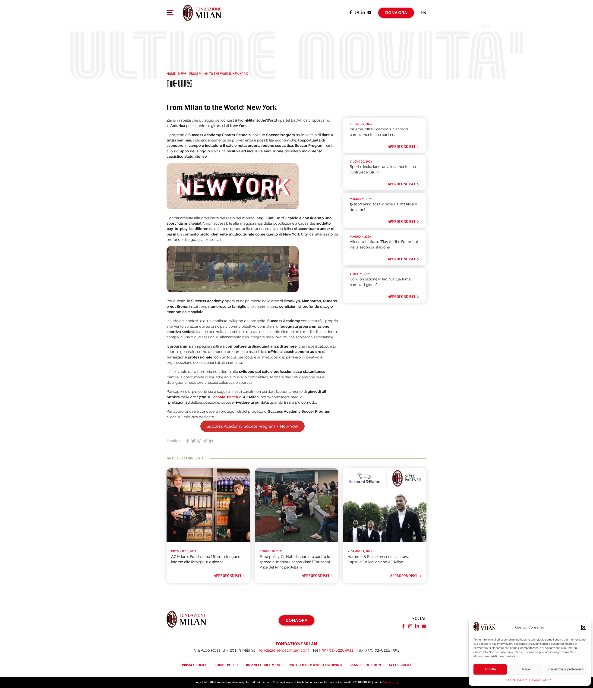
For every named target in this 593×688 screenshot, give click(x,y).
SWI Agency (390, 682)
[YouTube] (369, 12)
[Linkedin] (363, 12)
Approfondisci (401, 147)
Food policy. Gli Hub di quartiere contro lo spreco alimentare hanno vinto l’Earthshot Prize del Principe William (294, 562)
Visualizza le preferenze (565, 669)
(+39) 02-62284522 (336, 650)
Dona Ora (396, 12)
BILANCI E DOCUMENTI (264, 665)
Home (171, 73)
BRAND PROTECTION (365, 665)
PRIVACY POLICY (540, 680)
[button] (583, 627)
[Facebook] (351, 12)
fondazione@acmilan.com (284, 650)
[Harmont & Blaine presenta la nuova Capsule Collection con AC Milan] (384, 541)
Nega (526, 669)
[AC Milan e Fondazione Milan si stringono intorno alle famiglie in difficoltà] (208, 541)
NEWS (182, 73)
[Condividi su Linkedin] (211, 441)
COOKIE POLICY (516, 680)
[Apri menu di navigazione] (170, 13)
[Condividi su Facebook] (188, 441)
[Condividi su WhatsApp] (199, 441)
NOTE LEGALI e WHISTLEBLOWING (315, 665)
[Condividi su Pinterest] (205, 441)
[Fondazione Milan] (202, 12)
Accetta (490, 669)
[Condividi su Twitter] (193, 441)
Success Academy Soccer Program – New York (252, 426)
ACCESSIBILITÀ (400, 665)
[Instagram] (357, 12)
